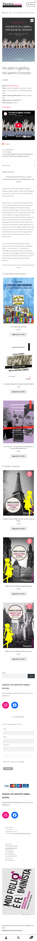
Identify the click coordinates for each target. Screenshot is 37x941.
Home (6, 12)
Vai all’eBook (6, 107)
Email (4, 729)
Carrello (28, 936)
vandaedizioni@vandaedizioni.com (22, 833)
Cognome (6, 745)
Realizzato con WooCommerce (12, 930)
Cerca (4, 673)
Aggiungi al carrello (18, 334)
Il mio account (6, 938)
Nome (5, 737)
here (22, 761)
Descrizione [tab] (6, 165)
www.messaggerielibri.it (11, 848)
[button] (36, 2)
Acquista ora (18, 895)
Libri (10, 12)
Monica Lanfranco (12, 86)
